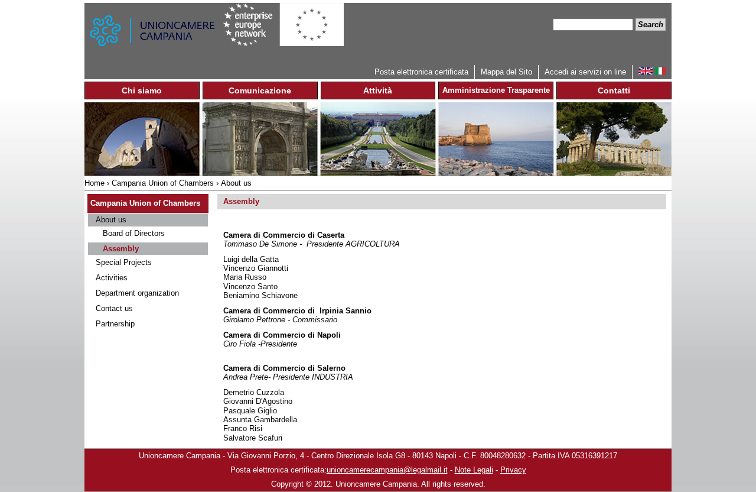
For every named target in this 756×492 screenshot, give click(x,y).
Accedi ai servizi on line (585, 71)
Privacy (513, 469)
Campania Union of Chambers (163, 183)
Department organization (137, 293)
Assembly (121, 248)
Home (94, 183)
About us (236, 183)
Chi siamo (142, 90)
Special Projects (124, 262)
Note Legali (474, 469)
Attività (377, 90)
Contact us (114, 308)
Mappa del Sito (506, 71)
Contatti (614, 90)
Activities (112, 277)
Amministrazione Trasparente (496, 90)
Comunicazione (260, 90)
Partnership (115, 323)
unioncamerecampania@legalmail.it (387, 469)
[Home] (153, 34)
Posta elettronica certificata (421, 71)
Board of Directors (134, 233)
